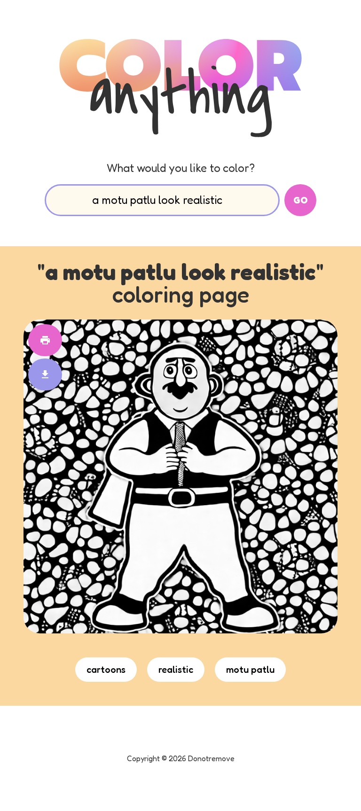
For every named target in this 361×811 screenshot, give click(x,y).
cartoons (106, 669)
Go (300, 200)
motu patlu (250, 669)
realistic (175, 669)
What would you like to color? (181, 168)
